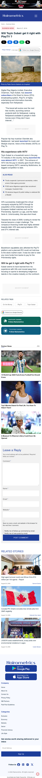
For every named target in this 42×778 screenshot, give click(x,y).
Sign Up (21, 754)
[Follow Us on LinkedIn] (23, 764)
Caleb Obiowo (37, 647)
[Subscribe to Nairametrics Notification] (37, 774)
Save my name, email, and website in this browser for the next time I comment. (20, 524)
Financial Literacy (7, 730)
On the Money (7, 304)
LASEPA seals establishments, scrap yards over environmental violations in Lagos (18, 641)
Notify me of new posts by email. (16, 533)
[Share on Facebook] (9, 42)
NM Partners (5, 701)
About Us (4, 691)
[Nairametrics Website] (13, 15)
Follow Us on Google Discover (30, 50)
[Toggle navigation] (35, 16)
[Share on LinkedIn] (15, 42)
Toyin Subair (31, 304)
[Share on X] (3, 42)
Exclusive (4, 716)
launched (23, 141)
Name (5, 488)
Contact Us (4, 694)
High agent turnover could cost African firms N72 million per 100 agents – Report (18, 578)
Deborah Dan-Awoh (35, 615)
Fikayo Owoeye (6, 50)
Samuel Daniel (37, 583)
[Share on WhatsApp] (21, 42)
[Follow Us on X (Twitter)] (32, 764)
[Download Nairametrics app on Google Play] (21, 668)
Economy (4, 719)
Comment (7, 461)
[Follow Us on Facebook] (18, 764)
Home (3, 24)
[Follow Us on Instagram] (27, 764)
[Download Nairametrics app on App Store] (21, 676)
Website (6, 510)
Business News (10, 24)
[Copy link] (27, 42)
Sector (3, 726)
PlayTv (20, 304)
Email (5, 499)
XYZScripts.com (31, 777)
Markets (3, 723)
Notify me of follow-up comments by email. (20, 531)
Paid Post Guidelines (8, 705)
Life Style (4, 733)
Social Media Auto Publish (13, 777)
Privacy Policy (5, 698)
